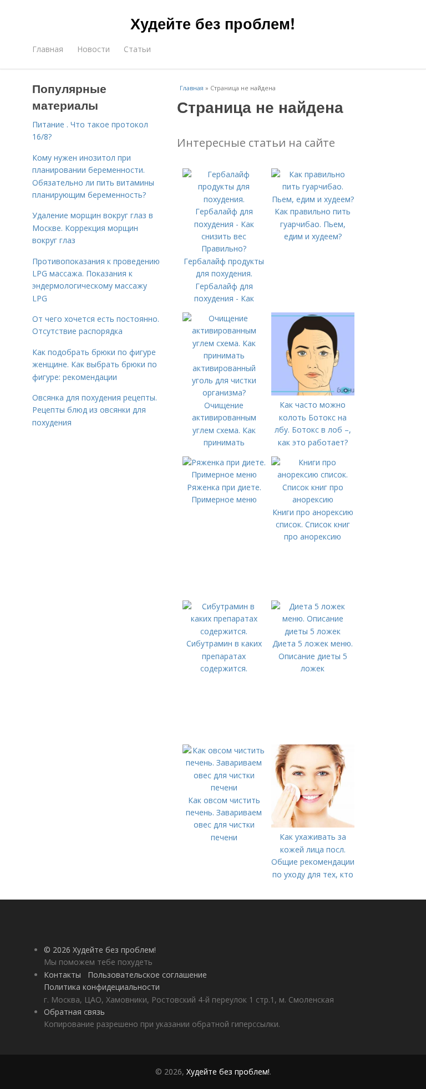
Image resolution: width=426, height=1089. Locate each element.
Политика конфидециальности (102, 987)
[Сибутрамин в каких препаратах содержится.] (224, 631)
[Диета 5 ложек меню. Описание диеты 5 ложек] (312, 631)
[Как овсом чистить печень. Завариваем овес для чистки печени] (224, 787)
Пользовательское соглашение (147, 974)
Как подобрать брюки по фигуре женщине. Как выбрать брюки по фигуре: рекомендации (94, 364)
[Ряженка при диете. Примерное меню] (224, 474)
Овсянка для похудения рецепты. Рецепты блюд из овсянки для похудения (94, 410)
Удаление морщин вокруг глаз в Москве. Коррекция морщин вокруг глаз (92, 227)
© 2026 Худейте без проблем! (100, 949)
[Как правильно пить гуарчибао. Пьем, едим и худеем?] (312, 199)
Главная (47, 49)
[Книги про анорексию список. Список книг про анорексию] (312, 499)
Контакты (62, 974)
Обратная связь (74, 1011)
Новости (93, 49)
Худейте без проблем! (212, 23)
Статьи (137, 49)
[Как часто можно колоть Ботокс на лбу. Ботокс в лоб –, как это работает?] (312, 392)
